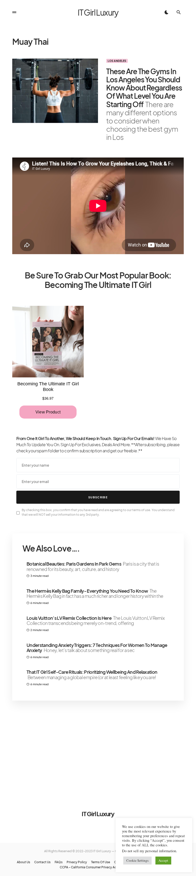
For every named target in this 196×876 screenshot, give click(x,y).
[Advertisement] (98, 748)
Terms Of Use (100, 862)
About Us (23, 862)
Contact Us (42, 862)
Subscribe (98, 497)
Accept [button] (163, 860)
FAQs (59, 862)
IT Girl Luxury (98, 12)
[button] (14, 12)
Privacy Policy (77, 862)
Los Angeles (117, 60)
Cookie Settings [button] (137, 860)
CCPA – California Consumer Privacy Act (89, 867)
